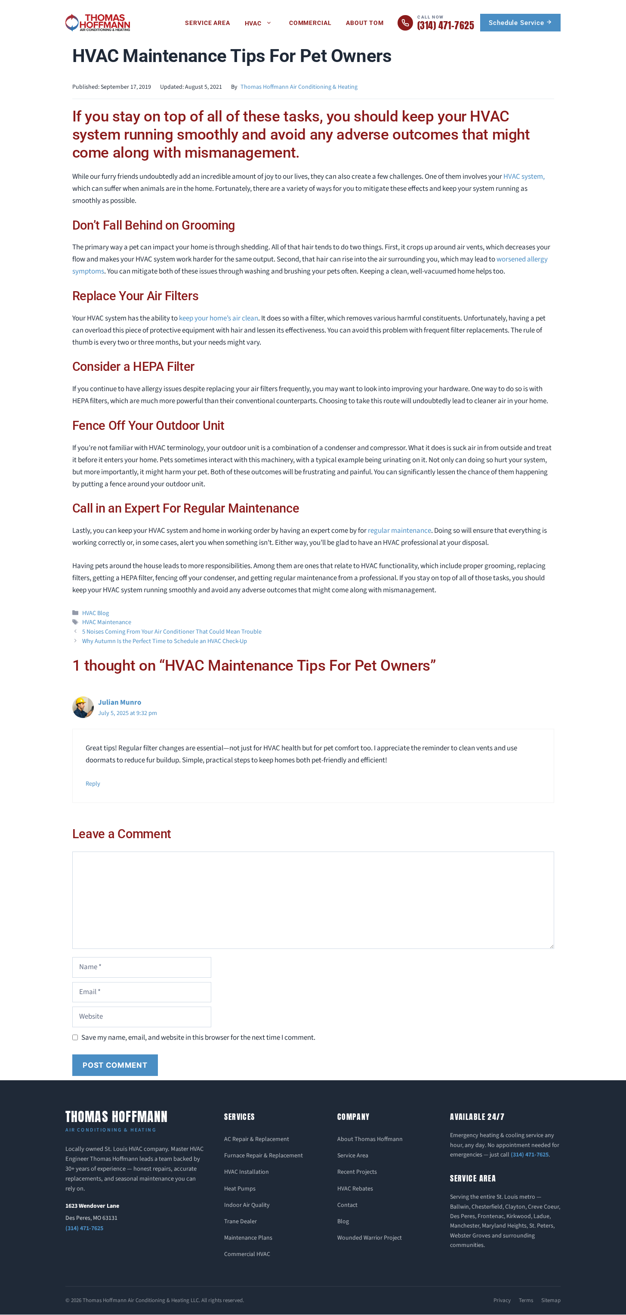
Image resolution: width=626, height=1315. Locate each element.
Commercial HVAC (247, 1254)
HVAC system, (524, 176)
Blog (343, 1221)
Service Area (207, 22)
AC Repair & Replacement (256, 1139)
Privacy (502, 1300)
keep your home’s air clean (218, 318)
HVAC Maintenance (106, 622)
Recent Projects (357, 1172)
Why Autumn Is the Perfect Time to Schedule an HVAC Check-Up (164, 641)
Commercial (310, 22)
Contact (347, 1205)
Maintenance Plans (248, 1238)
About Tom (365, 22)
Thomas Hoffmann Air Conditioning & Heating (299, 87)
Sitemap (551, 1300)
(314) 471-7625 (84, 1228)
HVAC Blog (95, 613)
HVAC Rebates (355, 1188)
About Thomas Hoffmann (370, 1139)
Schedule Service (517, 23)
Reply (93, 783)
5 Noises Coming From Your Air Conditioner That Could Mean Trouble (172, 631)
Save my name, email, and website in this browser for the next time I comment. (198, 1037)
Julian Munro (119, 702)
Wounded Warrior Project (369, 1238)
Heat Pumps (240, 1188)
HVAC (253, 23)
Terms (526, 1300)
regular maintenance (399, 530)
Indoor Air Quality (247, 1205)
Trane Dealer (240, 1221)
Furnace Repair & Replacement (263, 1155)
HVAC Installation (246, 1172)
